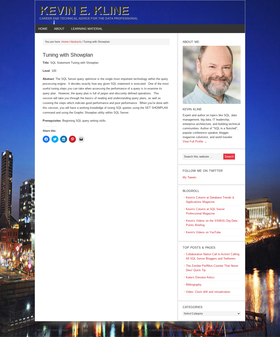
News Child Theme (171, 330)
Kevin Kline (192, 109)
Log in (238, 330)
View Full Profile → (195, 141)
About (58, 28)
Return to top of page (52, 330)
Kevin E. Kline (84, 10)
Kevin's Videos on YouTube (203, 232)
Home (42, 28)
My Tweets (189, 177)
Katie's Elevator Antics (200, 277)
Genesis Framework (201, 330)
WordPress (224, 330)
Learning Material (85, 28)
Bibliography (193, 284)
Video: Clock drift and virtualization (208, 291)
